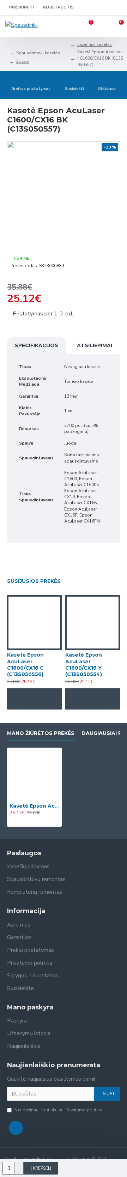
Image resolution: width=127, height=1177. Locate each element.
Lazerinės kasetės (94, 44)
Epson (22, 61)
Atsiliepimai (94, 345)
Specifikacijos (36, 345)
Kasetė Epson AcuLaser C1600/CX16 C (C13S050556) (25, 664)
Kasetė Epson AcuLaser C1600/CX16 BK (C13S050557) (34, 806)
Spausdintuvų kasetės (38, 53)
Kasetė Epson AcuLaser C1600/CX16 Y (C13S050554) (83, 664)
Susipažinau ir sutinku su (58, 1110)
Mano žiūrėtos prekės (40, 733)
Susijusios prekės (34, 581)
